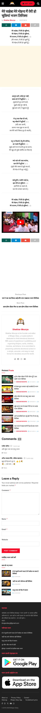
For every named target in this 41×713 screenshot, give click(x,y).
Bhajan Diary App (16, 700)
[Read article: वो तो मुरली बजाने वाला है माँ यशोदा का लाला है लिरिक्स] (6, 573)
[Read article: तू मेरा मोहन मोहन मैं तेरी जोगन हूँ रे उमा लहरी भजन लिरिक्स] (7, 379)
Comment (6, 490)
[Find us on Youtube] (11, 703)
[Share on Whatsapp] (6, 25)
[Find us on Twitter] (8, 703)
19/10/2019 (32, 382)
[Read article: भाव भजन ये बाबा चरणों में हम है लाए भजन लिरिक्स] (7, 429)
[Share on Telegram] (16, 25)
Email (5, 529)
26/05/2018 (32, 392)
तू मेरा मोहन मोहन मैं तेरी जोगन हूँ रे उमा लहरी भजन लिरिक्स (25, 377)
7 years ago (16, 446)
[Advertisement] (20, 66)
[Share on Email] (25, 25)
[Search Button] (38, 3)
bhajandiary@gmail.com (10, 623)
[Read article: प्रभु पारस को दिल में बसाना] (6, 592)
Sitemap (4, 700)
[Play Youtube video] (20, 222)
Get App (28, 3)
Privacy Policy (16, 697)
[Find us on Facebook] (2, 703)
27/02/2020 (32, 421)
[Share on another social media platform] (35, 25)
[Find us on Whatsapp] (14, 703)
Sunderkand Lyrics (32, 700)
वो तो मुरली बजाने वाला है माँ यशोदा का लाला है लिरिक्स (25, 572)
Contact (26, 697)
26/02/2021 (32, 411)
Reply (5, 453)
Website (5, 539)
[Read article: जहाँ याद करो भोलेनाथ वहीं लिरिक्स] (6, 583)
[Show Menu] (3, 3)
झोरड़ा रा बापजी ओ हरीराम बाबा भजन (12, 648)
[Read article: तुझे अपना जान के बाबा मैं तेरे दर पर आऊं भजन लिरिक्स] (7, 409)
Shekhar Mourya (9, 20)
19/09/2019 (32, 401)
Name (5, 519)
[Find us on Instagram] (5, 703)
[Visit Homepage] (12, 3)
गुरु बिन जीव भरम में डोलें (9, 644)
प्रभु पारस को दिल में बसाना (20, 590)
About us (5, 697)
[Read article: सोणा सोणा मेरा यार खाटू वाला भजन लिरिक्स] (7, 399)
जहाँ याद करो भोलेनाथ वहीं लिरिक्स (22, 581)
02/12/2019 (32, 431)
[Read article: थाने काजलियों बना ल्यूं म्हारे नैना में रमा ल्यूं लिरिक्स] (7, 419)
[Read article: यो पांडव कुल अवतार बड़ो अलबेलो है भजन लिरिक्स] (7, 389)
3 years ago (29, 458)
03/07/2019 (23, 20)
